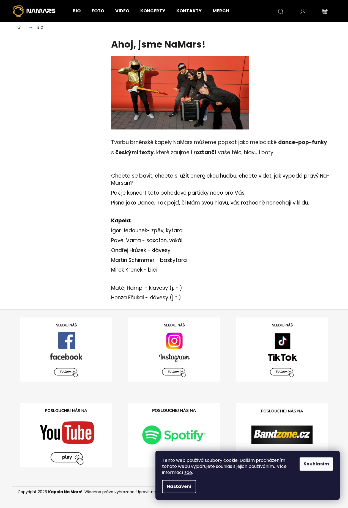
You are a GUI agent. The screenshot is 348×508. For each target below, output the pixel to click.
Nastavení (179, 486)
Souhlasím (316, 464)
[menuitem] (76, 11)
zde (188, 472)
